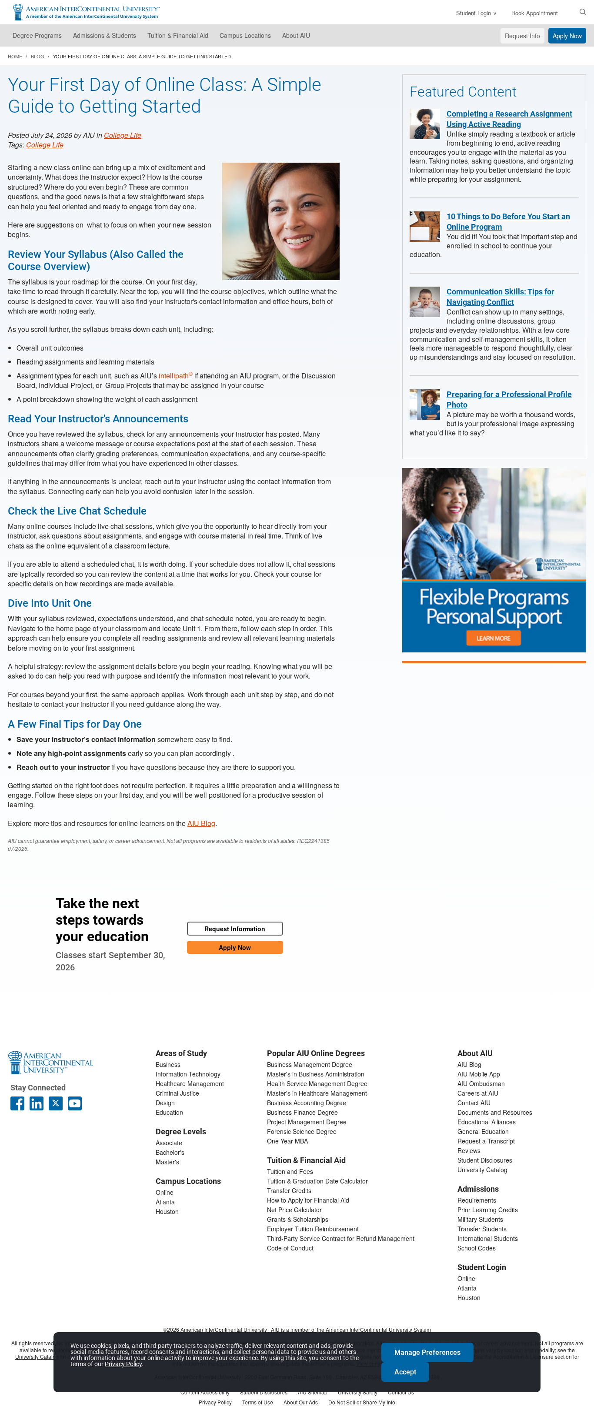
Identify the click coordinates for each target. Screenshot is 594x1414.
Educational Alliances (486, 1121)
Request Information (234, 928)
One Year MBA (287, 1141)
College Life (122, 135)
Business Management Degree (309, 1064)
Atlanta (165, 1201)
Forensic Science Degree (302, 1131)
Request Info (522, 35)
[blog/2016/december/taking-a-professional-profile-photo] (425, 404)
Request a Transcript (486, 1141)
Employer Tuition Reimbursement (313, 1228)
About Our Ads (301, 1402)
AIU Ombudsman (481, 1083)
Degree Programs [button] (37, 35)
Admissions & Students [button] (104, 35)
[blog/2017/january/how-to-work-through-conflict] (425, 302)
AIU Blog (201, 823)
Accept (405, 1372)
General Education (483, 1131)
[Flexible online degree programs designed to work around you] (494, 560)
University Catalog (482, 1169)
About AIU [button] (296, 35)
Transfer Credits (289, 1190)
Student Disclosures (484, 1160)
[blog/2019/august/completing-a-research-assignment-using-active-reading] (425, 124)
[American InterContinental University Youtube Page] (75, 1103)
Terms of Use (257, 1402)
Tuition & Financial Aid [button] (177, 35)
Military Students (480, 1219)
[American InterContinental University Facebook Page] (17, 1103)
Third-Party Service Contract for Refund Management (340, 1238)
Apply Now (567, 35)
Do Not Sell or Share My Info (361, 1402)
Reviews (469, 1150)
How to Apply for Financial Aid (308, 1200)
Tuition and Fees (290, 1171)
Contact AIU (474, 1102)
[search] (583, 11)
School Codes (476, 1248)
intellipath (176, 376)
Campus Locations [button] (245, 35)
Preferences (427, 1352)
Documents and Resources (494, 1112)
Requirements (476, 1200)
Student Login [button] (473, 13)
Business (168, 1064)
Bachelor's (170, 1152)
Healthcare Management (190, 1083)
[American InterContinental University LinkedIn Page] (36, 1103)
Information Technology (188, 1074)
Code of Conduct (290, 1248)
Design (165, 1102)
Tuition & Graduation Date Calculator (317, 1181)
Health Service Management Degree (317, 1083)
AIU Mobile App (478, 1074)
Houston (167, 1211)
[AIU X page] (56, 1103)
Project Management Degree (307, 1121)
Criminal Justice (177, 1093)
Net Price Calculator (294, 1209)
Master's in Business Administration (315, 1074)
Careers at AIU (477, 1093)
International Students (487, 1238)
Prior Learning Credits (487, 1209)
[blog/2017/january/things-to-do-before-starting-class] (425, 226)
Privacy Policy (215, 1402)
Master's (167, 1161)
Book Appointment (534, 13)
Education (169, 1112)
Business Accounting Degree (306, 1102)
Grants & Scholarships (297, 1219)
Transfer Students (482, 1228)
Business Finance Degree (302, 1112)
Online (165, 1192)
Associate (169, 1142)
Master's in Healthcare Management (317, 1093)
